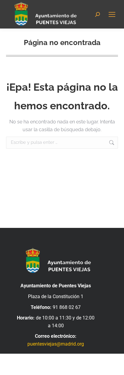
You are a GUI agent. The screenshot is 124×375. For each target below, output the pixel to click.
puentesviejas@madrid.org (55, 344)
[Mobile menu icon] (112, 14)
